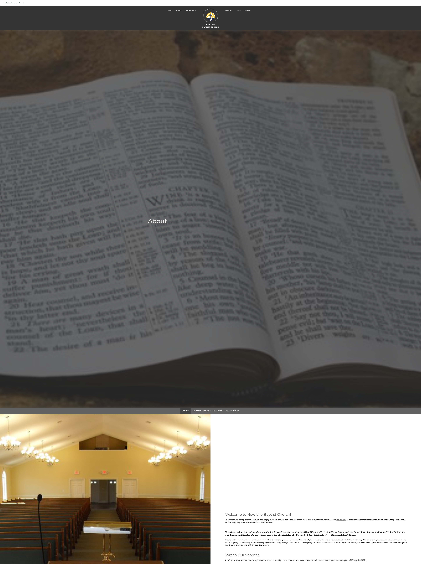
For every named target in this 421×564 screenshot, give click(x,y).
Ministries (191, 10)
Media (247, 10)
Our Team (196, 411)
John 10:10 (341, 520)
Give (239, 10)
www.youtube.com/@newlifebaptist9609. (345, 560)
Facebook (23, 3)
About (179, 10)
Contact (229, 10)
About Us (186, 411)
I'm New (206, 411)
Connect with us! (232, 411)
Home (170, 10)
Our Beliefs (218, 411)
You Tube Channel (9, 3)
